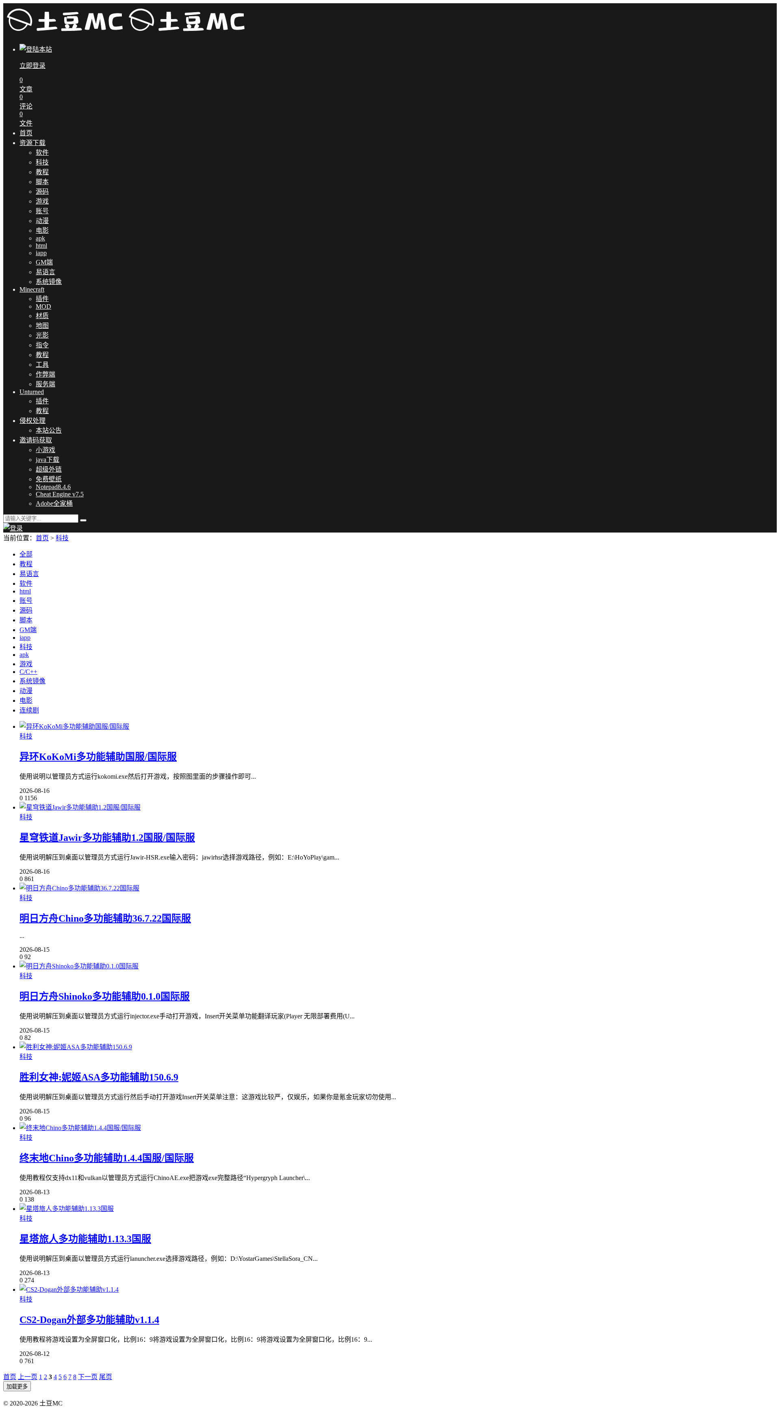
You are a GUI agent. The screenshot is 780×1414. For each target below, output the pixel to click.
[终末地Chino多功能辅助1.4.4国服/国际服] (80, 1127)
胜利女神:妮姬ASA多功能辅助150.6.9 (99, 1077)
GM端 (44, 262)
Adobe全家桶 (54, 503)
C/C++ (28, 671)
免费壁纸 (49, 479)
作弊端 (45, 374)
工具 (42, 364)
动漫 (42, 220)
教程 (42, 172)
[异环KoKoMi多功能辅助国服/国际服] (74, 726)
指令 (42, 345)
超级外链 (49, 469)
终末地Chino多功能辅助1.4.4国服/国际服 (107, 1158)
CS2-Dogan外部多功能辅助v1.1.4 (89, 1319)
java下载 (47, 459)
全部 (26, 554)
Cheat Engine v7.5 (60, 494)
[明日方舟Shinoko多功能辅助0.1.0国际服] (79, 966)
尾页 (105, 1376)
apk (40, 238)
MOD (43, 306)
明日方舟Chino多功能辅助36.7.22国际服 (105, 918)
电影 (42, 230)
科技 (42, 162)
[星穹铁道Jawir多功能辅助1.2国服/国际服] (80, 807)
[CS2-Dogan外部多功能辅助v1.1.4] (69, 1289)
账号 (42, 211)
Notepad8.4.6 (53, 486)
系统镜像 (49, 281)
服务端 (45, 384)
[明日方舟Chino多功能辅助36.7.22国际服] (79, 888)
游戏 (42, 201)
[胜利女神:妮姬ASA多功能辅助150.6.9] (76, 1047)
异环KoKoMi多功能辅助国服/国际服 (98, 756)
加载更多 (17, 1387)
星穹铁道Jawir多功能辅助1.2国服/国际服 (107, 837)
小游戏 (45, 449)
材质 (42, 315)
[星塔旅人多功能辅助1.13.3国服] (67, 1208)
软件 (42, 152)
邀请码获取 (36, 440)
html (41, 245)
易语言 (45, 272)
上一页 (27, 1376)
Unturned (32, 391)
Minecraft (32, 289)
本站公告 (49, 430)
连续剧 (29, 710)
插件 (42, 298)
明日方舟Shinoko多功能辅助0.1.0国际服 (105, 996)
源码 (42, 191)
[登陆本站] (13, 528)
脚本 (42, 181)
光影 (42, 335)
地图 (42, 325)
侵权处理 (33, 420)
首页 (26, 133)
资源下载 (33, 142)
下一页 (88, 1376)
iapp (41, 252)
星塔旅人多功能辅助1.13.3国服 (85, 1239)
